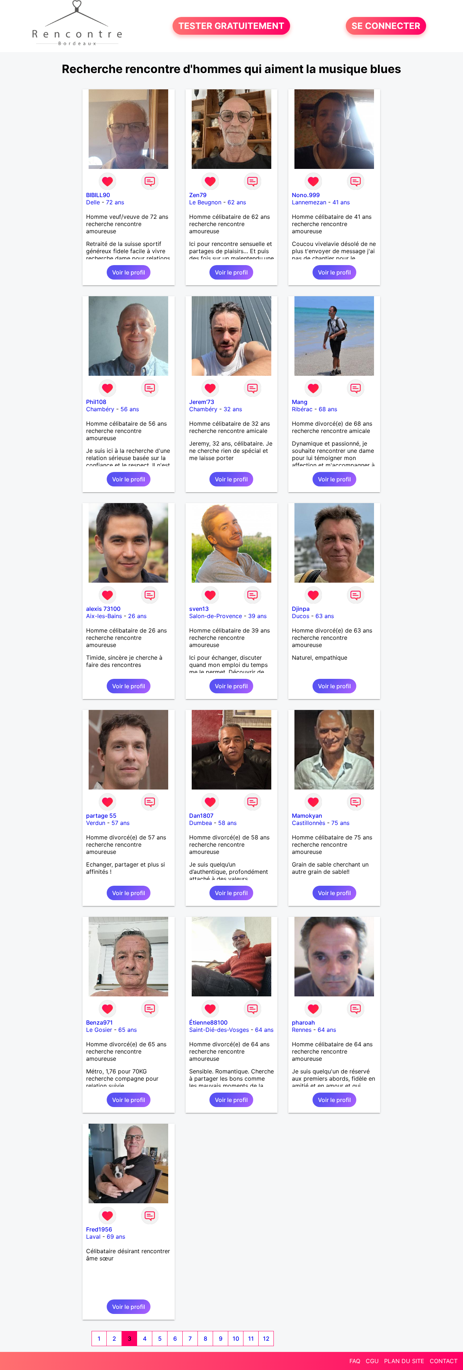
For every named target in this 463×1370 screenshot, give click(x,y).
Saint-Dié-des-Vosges (219, 1029)
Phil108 (96, 401)
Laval (93, 1236)
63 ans (324, 616)
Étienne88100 (208, 1022)
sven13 (199, 608)
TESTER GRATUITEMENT (231, 26)
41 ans (341, 202)
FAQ (354, 1361)
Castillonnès (308, 822)
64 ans (264, 1029)
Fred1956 (99, 1229)
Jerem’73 (201, 401)
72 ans (115, 202)
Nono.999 (306, 195)
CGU (372, 1361)
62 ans (237, 202)
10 (236, 1338)
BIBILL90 (98, 195)
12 (266, 1338)
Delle (93, 202)
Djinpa (301, 608)
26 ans (137, 616)
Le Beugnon (205, 202)
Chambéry (100, 409)
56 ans (129, 409)
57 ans (120, 822)
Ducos (300, 616)
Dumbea (200, 822)
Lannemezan (309, 202)
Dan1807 (201, 815)
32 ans (233, 409)
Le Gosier (99, 1029)
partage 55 (101, 815)
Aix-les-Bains (104, 616)
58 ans (227, 822)
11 (251, 1338)
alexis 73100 (103, 608)
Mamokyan (307, 815)
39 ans (257, 616)
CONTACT (444, 1361)
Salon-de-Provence (215, 616)
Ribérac (302, 409)
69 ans (116, 1236)
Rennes (301, 1029)
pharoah (303, 1022)
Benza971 (99, 1022)
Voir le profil (128, 272)
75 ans (340, 822)
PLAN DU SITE (404, 1361)
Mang (299, 401)
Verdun (95, 822)
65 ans (127, 1029)
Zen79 (198, 195)
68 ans (328, 409)
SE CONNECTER (386, 26)
